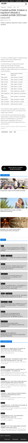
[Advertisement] (14, 41)
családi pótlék (18, 1)
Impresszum (7, 439)
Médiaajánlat (15, 439)
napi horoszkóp (4, 1)
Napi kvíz (12, 1)
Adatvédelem (23, 439)
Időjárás (25, 1)
